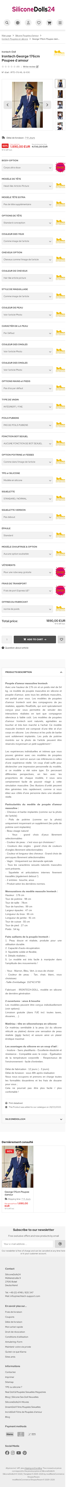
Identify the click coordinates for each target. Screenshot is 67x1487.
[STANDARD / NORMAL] (60, 502)
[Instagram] (13, 1453)
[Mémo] (38, 22)
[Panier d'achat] (49, 22)
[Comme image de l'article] (60, 245)
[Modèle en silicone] (60, 484)
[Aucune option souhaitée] (60, 557)
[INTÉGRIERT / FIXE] (60, 410)
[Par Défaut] (60, 336)
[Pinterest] (25, 1453)
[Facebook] (7, 1453)
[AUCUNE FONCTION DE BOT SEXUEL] (60, 447)
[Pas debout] (60, 520)
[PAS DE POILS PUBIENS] (60, 428)
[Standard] (60, 539)
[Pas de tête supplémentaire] (60, 208)
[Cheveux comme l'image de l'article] (60, 263)
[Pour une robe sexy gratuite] (60, 576)
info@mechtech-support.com (25, 1296)
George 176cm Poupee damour (17, 1193)
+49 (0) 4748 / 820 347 (21, 1292)
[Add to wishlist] (61, 639)
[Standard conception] (60, 226)
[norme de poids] (60, 612)
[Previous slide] (8, 1179)
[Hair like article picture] (60, 281)
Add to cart (34, 639)
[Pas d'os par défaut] (60, 392)
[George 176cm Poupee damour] (17, 1167)
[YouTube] (18, 1453)
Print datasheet (16, 1103)
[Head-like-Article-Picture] (60, 189)
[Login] (60, 1244)
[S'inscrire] (28, 22)
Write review (29, 66)
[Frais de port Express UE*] (60, 594)
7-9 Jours (30, 137)
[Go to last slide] (8, 105)
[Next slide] (47, 105)
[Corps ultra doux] (60, 171)
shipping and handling (33, 1468)
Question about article (17, 647)
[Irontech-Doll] (59, 52)
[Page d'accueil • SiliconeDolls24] (33, 14)
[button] (60, 83)
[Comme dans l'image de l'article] (60, 465)
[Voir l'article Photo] (60, 318)
